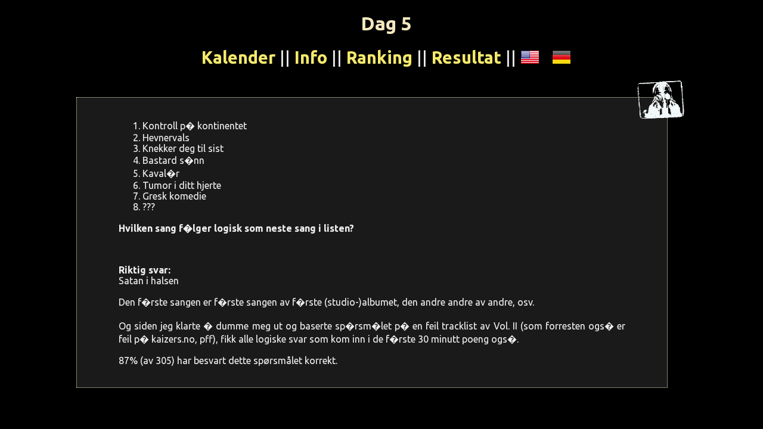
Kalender (238, 57)
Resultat (466, 57)
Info (310, 57)
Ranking (379, 57)
